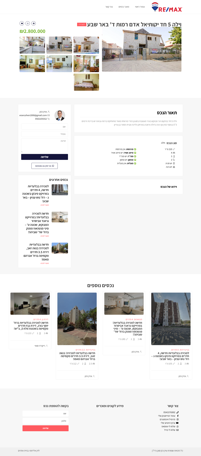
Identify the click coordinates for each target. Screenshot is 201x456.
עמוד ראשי (140, 6)
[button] (33, 23)
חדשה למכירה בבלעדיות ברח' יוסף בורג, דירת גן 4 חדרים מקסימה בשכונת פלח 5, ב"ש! (31, 325)
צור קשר (109, 6)
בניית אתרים (23, 450)
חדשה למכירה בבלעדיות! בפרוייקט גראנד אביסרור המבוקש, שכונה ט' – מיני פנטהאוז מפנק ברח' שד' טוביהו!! (37, 222)
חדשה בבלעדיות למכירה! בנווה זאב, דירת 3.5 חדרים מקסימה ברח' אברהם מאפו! (36, 251)
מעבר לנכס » (44, 205)
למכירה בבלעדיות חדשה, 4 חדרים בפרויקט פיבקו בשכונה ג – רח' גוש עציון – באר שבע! (35, 193)
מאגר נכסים (124, 6)
